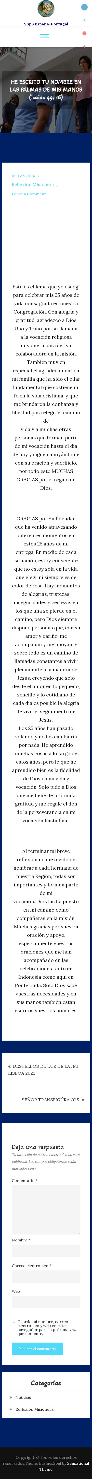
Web (16, 1291)
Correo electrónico (31, 1265)
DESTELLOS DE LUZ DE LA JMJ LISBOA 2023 (43, 1069)
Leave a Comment (29, 193)
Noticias (23, 1397)
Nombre (21, 1239)
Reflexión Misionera (33, 184)
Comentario (25, 1180)
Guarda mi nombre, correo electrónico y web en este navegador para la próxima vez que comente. (46, 1327)
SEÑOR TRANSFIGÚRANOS (50, 1100)
